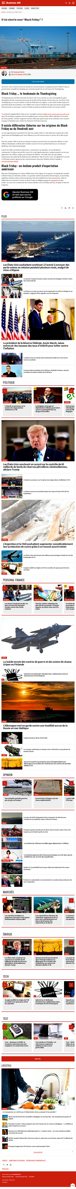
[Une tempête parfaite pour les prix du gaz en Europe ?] (17, 781)
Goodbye (31, 1176)
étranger (4, 485)
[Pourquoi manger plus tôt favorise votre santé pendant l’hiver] (5, 1144)
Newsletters (35, 8)
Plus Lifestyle (54, 1152)
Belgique (4, 8)
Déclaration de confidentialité (36, 1160)
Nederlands (5, 1169)
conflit (4, 755)
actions (6, 912)
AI (2, 680)
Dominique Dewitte (19, 72)
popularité (54, 180)
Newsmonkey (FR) (21, 1176)
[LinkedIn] (10, 1164)
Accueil (3, 12)
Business (4, 460)
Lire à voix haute (38, 81)
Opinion (36, 795)
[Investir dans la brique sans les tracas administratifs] (48, 781)
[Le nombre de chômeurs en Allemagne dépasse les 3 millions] (11, 838)
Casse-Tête (5, 743)
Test (5, 1038)
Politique (19, 8)
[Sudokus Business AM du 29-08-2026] (11, 733)
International (6, 861)
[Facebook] (3, 1164)
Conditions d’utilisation (17, 1160)
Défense (4, 261)
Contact (5, 1160)
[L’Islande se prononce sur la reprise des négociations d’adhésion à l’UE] (11, 475)
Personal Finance (38, 600)
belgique (67, 795)
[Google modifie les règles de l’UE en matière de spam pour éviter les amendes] (11, 564)
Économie (12, 8)
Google (4, 574)
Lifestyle (3, 68)
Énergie (4, 823)
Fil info (27, 8)
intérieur (4, 284)
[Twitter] (7, 1164)
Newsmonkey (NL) (8, 1176)
